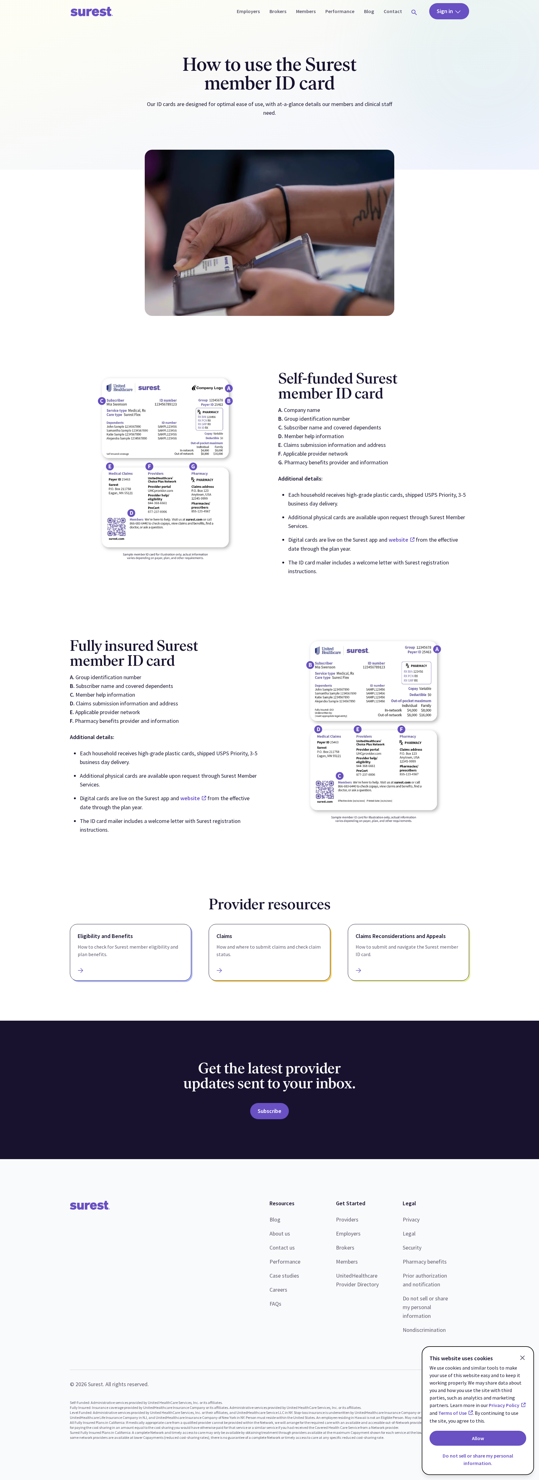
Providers (347, 1219)
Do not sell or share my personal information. (478, 1459)
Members (347, 1261)
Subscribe (269, 1111)
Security (412, 1247)
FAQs (275, 1303)
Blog (275, 1219)
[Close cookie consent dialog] (522, 1358)
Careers (278, 1289)
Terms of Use (452, 1413)
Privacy (411, 1219)
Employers (348, 1233)
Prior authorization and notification (425, 1280)
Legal (409, 1233)
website (398, 539)
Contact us (282, 1247)
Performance (285, 1261)
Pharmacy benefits (425, 1261)
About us (280, 1233)
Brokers (345, 1247)
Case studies (284, 1275)
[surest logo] (92, 11)
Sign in (445, 11)
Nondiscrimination (424, 1329)
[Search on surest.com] (414, 11)
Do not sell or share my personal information (425, 1307)
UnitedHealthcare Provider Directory (357, 1280)
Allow (478, 1438)
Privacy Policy (504, 1405)
